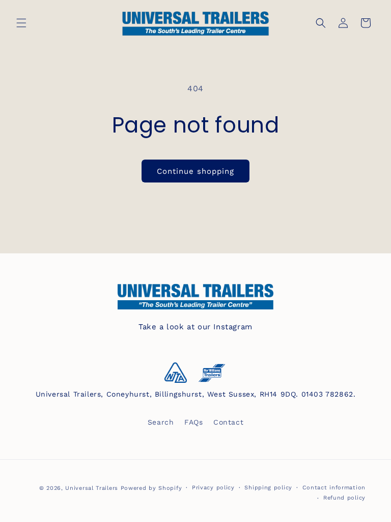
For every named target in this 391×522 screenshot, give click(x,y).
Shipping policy (268, 487)
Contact (228, 422)
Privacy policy (213, 487)
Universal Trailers (91, 488)
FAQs (193, 422)
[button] (21, 23)
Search (161, 422)
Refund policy (344, 497)
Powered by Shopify (151, 488)
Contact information (334, 487)
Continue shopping (195, 171)
